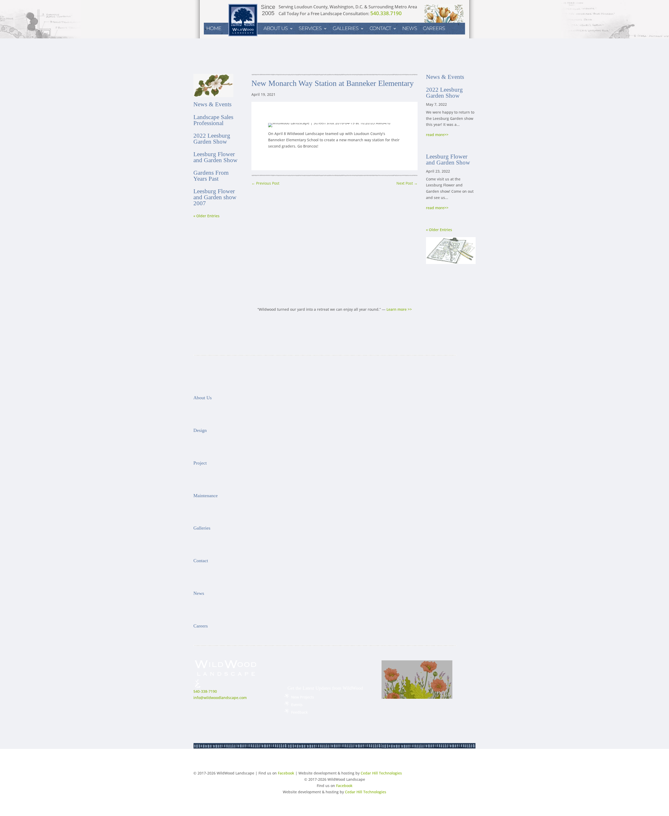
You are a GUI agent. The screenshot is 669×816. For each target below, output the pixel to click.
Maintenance (205, 495)
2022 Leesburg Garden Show (211, 138)
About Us (275, 29)
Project (200, 463)
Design (200, 430)
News (409, 29)
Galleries (201, 528)
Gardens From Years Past (211, 175)
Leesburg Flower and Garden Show (215, 157)
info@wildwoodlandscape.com (220, 697)
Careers (434, 29)
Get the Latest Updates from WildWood (325, 688)
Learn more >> (399, 309)
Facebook (286, 773)
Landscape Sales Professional (213, 120)
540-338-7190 (205, 691)
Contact (380, 29)
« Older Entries (206, 215)
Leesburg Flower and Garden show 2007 (215, 197)
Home (213, 29)
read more (435, 134)
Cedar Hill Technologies (381, 773)
